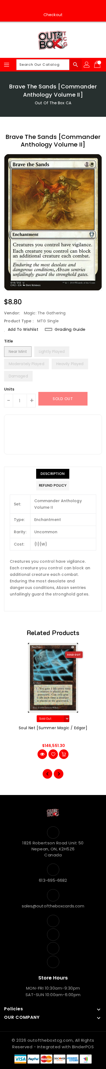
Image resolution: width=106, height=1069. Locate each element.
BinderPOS (83, 1047)
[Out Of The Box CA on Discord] (68, 6)
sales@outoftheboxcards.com (53, 906)
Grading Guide (70, 329)
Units (9, 389)
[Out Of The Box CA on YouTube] (58, 6)
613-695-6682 (53, 880)
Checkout (53, 14)
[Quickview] (42, 754)
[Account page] (87, 64)
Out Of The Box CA (53, 103)
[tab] (52, 474)
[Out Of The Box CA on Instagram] (48, 6)
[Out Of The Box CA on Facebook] (37, 6)
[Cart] (97, 64)
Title (8, 341)
